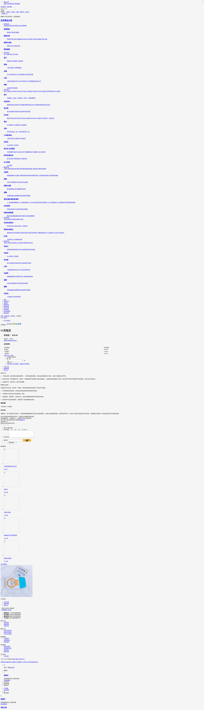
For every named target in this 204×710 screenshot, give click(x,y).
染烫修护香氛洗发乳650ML (42, 104)
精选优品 (7, 241)
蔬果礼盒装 (18, 25)
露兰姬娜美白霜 (11, 189)
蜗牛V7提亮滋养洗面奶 (42, 175)
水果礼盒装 (17, 46)
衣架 (24, 91)
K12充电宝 (10, 145)
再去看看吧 (7, 680)
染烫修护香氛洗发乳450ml (27, 104)
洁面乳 (6, 168)
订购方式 (6, 626)
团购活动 (6, 306)
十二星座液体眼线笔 (12, 202)
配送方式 (35, 662)
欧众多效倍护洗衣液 (12, 111)
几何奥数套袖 (17, 67)
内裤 (11, 54)
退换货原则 (7, 646)
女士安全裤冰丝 (11, 74)
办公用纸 (57, 91)
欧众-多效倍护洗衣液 (13, 263)
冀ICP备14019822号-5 (19, 659)
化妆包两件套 (17, 296)
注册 (13, 667)
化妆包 (31, 242)
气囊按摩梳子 (32, 98)
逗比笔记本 (21, 152)
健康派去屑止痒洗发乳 (13, 104)
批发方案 (30, 662)
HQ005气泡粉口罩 (23, 81)
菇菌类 (17, 32)
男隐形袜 (9, 61)
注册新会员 (7, 640)
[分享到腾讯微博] (17, 324)
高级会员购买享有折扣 (11, 340)
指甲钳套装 (17, 158)
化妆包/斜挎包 (8, 219)
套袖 (8, 54)
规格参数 (6, 368)
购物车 (4, 13)
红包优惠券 (7, 311)
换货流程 (6, 649)
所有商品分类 (6, 20)
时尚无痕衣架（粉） (24, 131)
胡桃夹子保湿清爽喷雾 (28, 216)
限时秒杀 (6, 309)
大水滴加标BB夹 (17, 239)
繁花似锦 (6, 313)
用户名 (6, 428)
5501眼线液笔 (61, 202)
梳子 (5, 91)
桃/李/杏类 (25, 39)
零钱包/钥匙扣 (16, 219)
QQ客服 (6, 688)
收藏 (21, 363)
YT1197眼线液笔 (52, 202)
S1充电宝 (16, 145)
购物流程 (6, 624)
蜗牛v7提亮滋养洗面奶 (26, 276)
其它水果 (44, 39)
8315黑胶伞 (10, 125)
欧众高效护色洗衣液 (24, 111)
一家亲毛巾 (51, 118)
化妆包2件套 (17, 226)
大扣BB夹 (10, 239)
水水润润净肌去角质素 (21, 209)
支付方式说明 (7, 634)
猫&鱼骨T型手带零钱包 (13, 232)
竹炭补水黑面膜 (11, 182)
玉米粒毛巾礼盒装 (31, 118)
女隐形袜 (15, 61)
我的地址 (11, 3)
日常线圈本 (10, 152)
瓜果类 (13, 32)
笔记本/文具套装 (42, 91)
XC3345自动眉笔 (33, 202)
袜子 (5, 54)
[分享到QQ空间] (9, 324)
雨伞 (21, 91)
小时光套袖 (10, 67)
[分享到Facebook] (20, 324)
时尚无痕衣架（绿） (12, 131)
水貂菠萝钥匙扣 (41, 232)
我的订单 (6, 3)
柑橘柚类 (19, 39)
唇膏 (18, 168)
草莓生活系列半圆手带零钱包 (29, 232)
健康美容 (7, 167)
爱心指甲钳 (10, 158)
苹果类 (9, 39)
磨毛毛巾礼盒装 (11, 118)
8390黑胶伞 (23, 125)
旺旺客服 (6, 690)
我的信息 (6, 2)
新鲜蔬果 (7, 24)
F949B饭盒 (23, 138)
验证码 (6, 440)
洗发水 (6, 242)
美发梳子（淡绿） (23, 98)
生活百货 (7, 89)
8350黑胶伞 (17, 125)
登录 (10, 667)
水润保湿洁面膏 (53, 175)
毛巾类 (18, 91)
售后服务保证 (7, 648)
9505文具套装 (42, 152)
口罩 (13, 54)
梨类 (12, 39)
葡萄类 (40, 39)
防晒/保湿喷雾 (42, 168)
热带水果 (35, 39)
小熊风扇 (16, 138)
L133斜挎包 (24, 226)
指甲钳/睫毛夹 (51, 91)
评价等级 (6, 429)
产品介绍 (6, 366)
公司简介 (24, 662)
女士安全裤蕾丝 (20, 74)
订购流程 (6, 638)
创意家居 (7, 52)
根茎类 (9, 32)
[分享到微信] (15, 324)
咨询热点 (14, 662)
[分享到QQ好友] (13, 324)
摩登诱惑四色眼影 (70, 202)
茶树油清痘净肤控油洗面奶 (27, 175)
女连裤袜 (20, 61)
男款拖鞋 (15, 88)
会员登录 (3, 6)
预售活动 (6, 301)
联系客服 (6, 642)
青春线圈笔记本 (29, 152)
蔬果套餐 (23, 25)
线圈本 (36, 152)
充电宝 (35, 91)
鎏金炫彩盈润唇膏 (25, 195)
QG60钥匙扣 (50, 232)
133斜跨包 (10, 296)
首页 (5, 299)
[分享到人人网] (18, 324)
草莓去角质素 (11, 209)
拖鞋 (16, 54)
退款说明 (6, 651)
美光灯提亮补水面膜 (22, 182)
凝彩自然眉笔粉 (42, 202)
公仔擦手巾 (39, 118)
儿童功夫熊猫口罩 (12, 81)
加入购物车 (4, 564)
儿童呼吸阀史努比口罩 (34, 81)
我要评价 (22, 420)
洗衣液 (14, 91)
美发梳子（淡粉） (12, 98)
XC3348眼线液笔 (23, 202)
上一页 (3, 425)
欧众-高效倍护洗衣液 (25, 263)
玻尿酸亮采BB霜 (21, 189)
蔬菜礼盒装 (10, 46)
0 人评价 (11, 355)
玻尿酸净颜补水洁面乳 (13, 175)
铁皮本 (16, 152)
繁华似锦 (6, 304)
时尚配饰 (7, 217)
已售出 (6, 355)
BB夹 (21, 219)
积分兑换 (6, 308)
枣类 (15, 39)
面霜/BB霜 (14, 168)
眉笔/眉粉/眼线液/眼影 (26, 168)
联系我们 (19, 662)
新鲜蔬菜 (6, 25)
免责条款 (3, 662)
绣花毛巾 (45, 118)
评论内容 (6, 437)
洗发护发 (9, 91)
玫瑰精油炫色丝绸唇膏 (13, 195)
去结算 (9, 610)
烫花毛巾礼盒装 (20, 118)
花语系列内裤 (29, 74)
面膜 (9, 168)
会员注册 (9, 6)
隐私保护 (8, 662)
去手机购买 (26, 363)
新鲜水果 (11, 25)
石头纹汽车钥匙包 (59, 232)
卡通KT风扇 (10, 138)
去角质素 (35, 168)
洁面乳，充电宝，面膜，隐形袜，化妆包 (17, 12)
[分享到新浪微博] (11, 324)
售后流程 (6, 622)
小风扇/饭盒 (29, 91)
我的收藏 (17, 3)
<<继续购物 (4, 610)
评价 (6, 370)
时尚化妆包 (10, 226)
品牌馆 (6, 303)
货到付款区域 (7, 630)
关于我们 (6, 656)
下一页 (7, 425)
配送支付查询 (7, 632)
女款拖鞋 (9, 88)
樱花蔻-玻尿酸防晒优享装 (14, 216)
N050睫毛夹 (23, 158)
